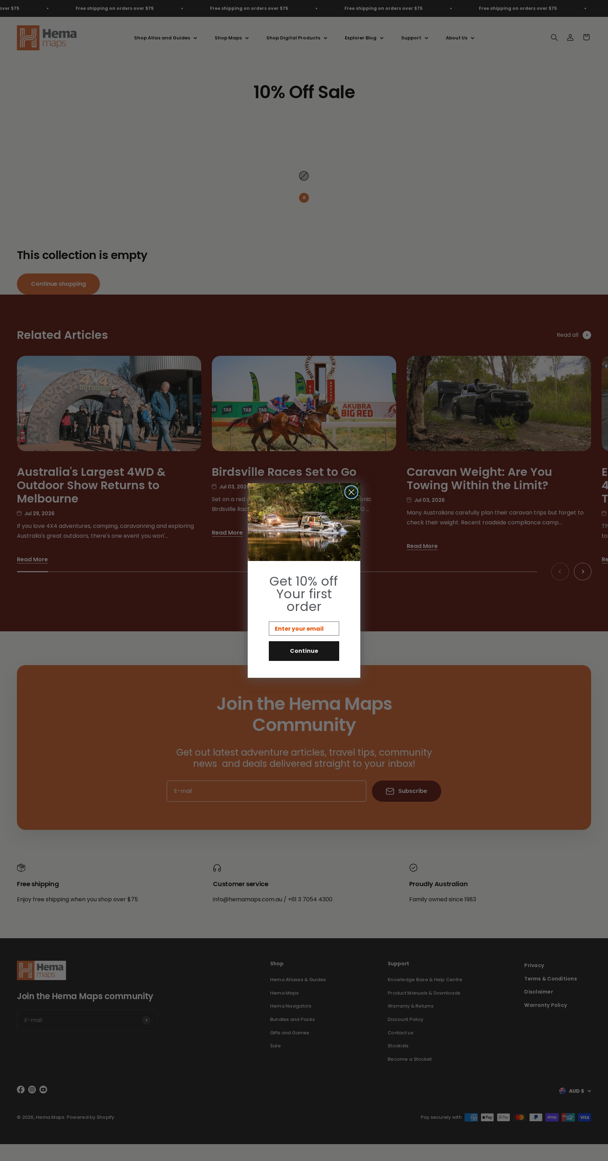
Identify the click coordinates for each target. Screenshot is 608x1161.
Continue (304, 651)
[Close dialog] (351, 492)
